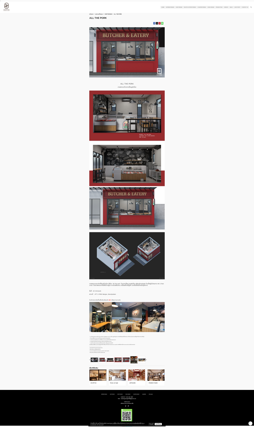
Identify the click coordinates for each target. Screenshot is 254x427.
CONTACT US (245, 7)
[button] (251, 7)
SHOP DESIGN (179, 7)
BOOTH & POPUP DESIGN (190, 7)
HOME (162, 7)
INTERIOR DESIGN (170, 7)
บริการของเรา (151, 394)
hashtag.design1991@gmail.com (128, 398)
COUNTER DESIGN (202, 7)
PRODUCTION (219, 7)
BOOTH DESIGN (120, 394)
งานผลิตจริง (144, 394)
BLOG (231, 7)
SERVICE (226, 7)
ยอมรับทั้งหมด (158, 424)
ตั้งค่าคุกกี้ (151, 424)
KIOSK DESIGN (211, 7)
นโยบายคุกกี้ (101, 424)
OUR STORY (237, 7)
